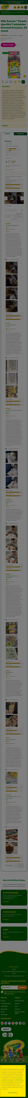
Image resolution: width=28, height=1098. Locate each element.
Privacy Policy (18, 1079)
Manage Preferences (12, 1092)
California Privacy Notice (7, 1081)
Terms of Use (20, 1081)
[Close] (24, 1067)
